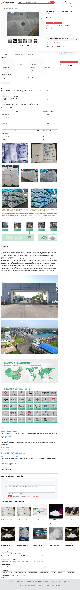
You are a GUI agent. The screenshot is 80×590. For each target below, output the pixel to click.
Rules (78, 6)
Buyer (52, 6)
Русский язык (29, 582)
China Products (17, 581)
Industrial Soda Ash (5, 575)
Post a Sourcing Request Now (34, 496)
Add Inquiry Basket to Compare (23, 45)
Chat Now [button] (72, 22)
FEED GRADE (23, 555)
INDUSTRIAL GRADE (5, 555)
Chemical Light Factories (32, 572)
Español (16, 582)
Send (10, 496)
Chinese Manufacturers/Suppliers (26, 581)
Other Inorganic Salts (10, 566)
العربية (46, 582)
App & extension (64, 6)
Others (60, 555)
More (2, 577)
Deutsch (38, 582)
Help (58, 6)
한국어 (49, 582)
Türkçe (63, 582)
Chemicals (6, 8)
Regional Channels (54, 581)
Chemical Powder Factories (7, 572)
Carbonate (16, 8)
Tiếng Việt (66, 582)
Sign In (48, 46)
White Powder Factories (44, 572)
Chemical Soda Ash (70, 572)
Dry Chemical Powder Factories (20, 572)
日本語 (53, 582)
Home (2, 8)
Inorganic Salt (11, 8)
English (12, 582)
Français (24, 582)
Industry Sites (47, 581)
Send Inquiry (54, 22)
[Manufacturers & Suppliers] (7, 2)
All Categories (5, 6)
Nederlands (42, 582)
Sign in (77, 3)
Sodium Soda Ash (15, 575)
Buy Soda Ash (53, 572)
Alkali (3, 566)
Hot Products (11, 581)
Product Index (60, 581)
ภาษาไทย (59, 582)
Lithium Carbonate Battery (51, 566)
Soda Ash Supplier (61, 572)
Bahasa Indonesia (72, 582)
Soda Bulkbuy (22, 575)
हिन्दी (55, 582)
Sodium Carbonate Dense (39, 566)
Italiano (34, 582)
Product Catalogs (17, 553)
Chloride (18, 566)
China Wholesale (35, 581)
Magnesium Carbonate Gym (27, 566)
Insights (69, 581)
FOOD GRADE (42, 555)
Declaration (52, 585)
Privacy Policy (57, 585)
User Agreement (46, 585)
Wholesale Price (41, 581)
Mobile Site (65, 581)
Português (20, 582)
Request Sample (67, 25)
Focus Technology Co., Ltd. (32, 585)
